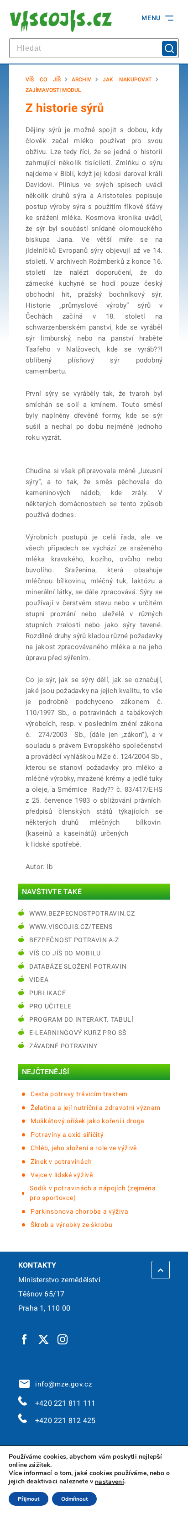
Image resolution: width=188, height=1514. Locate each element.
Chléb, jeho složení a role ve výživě (84, 1147)
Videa (39, 979)
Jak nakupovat (127, 79)
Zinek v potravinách (61, 1161)
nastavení (109, 1482)
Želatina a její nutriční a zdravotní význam (96, 1107)
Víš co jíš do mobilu (65, 953)
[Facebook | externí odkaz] (24, 1339)
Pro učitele (50, 1006)
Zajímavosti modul (53, 90)
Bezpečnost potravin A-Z (74, 940)
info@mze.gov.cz (61, 1384)
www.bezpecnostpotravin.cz (82, 913)
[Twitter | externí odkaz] (43, 1339)
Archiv (81, 79)
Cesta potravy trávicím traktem (79, 1094)
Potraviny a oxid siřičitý (67, 1134)
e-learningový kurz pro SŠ (77, 1032)
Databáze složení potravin (78, 966)
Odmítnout (74, 1499)
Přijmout (28, 1499)
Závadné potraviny (63, 1046)
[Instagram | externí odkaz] (63, 1339)
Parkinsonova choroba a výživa (79, 1211)
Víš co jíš (43, 79)
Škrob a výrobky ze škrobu (72, 1224)
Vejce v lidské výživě (62, 1174)
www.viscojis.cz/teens (71, 926)
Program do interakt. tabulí (81, 1019)
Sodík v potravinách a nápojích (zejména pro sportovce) (93, 1192)
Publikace (47, 993)
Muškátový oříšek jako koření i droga (88, 1121)
